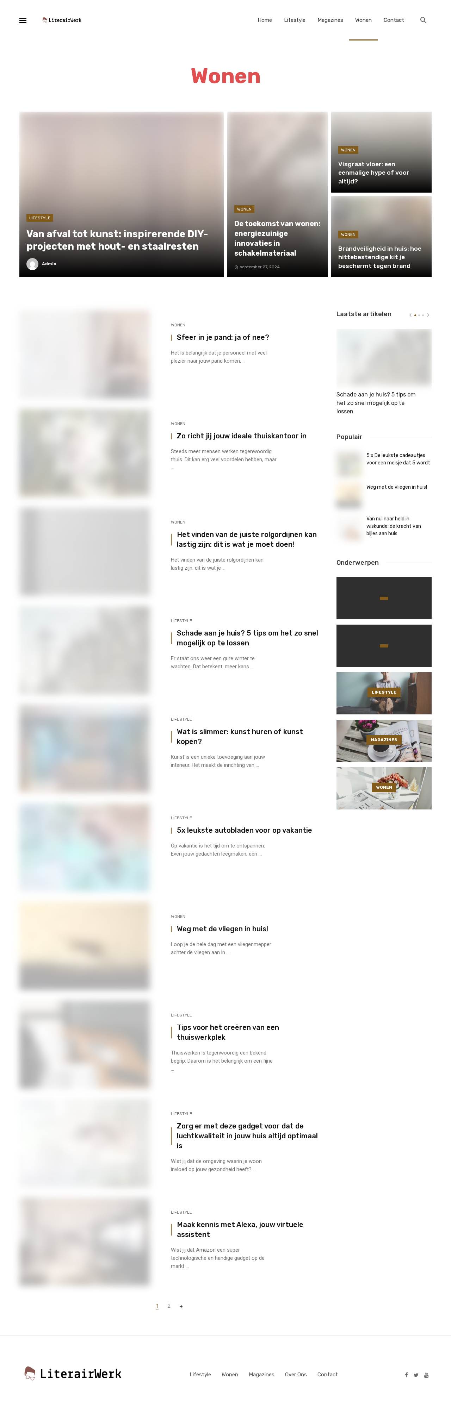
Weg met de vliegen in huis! (222, 929)
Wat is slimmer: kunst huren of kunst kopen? (240, 736)
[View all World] (384, 598)
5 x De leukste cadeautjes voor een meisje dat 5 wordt (398, 459)
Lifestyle (294, 20)
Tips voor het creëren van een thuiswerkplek (228, 1032)
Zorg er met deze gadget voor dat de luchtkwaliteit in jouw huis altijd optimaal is (247, 1136)
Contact (394, 20)
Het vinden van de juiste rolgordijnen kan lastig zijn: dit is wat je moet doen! (247, 539)
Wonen (363, 20)
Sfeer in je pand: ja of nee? (223, 337)
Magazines (330, 20)
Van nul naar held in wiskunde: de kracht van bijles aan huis (393, 526)
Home (265, 20)
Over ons (296, 1374)
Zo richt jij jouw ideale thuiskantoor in (242, 436)
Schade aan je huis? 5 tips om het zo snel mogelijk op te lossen (247, 638)
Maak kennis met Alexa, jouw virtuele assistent (240, 1229)
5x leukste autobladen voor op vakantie (244, 830)
